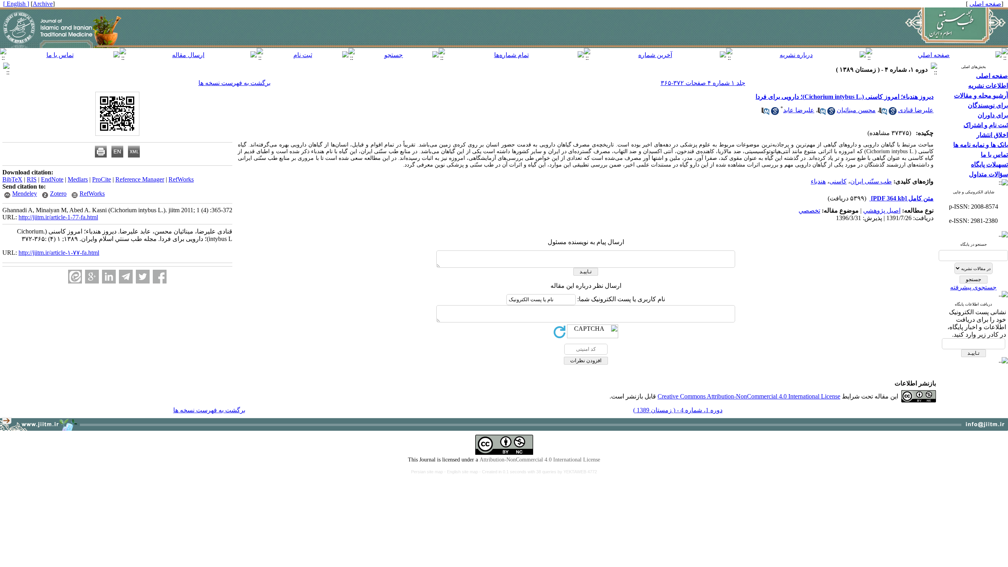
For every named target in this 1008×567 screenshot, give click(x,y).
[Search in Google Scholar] (893, 112)
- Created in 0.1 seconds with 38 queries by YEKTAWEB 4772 (538, 471)
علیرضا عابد (798, 110)
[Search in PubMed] (883, 112)
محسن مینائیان (856, 110)
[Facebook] (160, 277)
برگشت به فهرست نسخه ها (234, 83)
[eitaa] (75, 277)
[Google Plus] (92, 277)
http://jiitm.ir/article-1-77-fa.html (58, 217)
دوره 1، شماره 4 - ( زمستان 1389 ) (678, 410)
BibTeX (12, 179)
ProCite (101, 179)
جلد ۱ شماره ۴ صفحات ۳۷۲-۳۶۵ (703, 83)
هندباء (818, 181)
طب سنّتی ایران (871, 181)
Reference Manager (139, 179)
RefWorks (181, 179)
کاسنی (838, 181)
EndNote (52, 179)
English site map (463, 471)
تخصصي (809, 210)
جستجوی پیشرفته (973, 287)
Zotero (58, 193)
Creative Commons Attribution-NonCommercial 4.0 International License (749, 396)
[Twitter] (143, 277)
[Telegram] (126, 277)
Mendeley (24, 193)
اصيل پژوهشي (882, 210)
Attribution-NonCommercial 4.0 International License (540, 460)
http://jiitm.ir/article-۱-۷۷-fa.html (59, 252)
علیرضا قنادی (916, 110)
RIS (32, 179)
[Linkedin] (109, 277)
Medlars (78, 179)
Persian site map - (429, 471)
